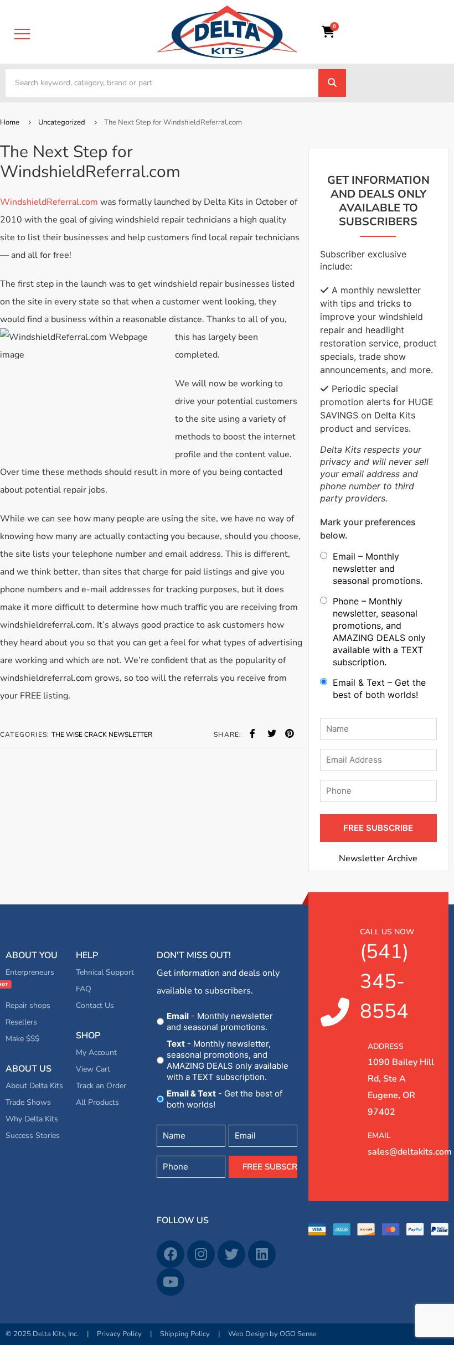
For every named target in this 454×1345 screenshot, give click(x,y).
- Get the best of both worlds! (224, 1099)
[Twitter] (231, 1254)
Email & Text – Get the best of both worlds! (379, 688)
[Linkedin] (262, 1254)
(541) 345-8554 (387, 976)
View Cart (93, 1069)
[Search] (332, 83)
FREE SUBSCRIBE (378, 827)
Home (9, 122)
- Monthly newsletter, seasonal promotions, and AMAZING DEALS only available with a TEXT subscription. (227, 1060)
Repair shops (28, 1005)
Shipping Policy (185, 1334)
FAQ (83, 989)
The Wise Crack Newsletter (101, 734)
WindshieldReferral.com (49, 202)
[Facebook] (170, 1254)
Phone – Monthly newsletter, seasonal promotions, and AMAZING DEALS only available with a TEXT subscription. (379, 632)
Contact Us (95, 1005)
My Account (96, 1052)
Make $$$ (22, 1038)
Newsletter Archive (378, 858)
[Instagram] (201, 1254)
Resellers (21, 1022)
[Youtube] (170, 1282)
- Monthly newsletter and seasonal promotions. (220, 1021)
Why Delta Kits (32, 1119)
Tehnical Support (105, 972)
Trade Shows (28, 1102)
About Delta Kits (34, 1085)
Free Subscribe (270, 1166)
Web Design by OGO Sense (272, 1334)
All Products (97, 1102)
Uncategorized (61, 122)
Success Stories (33, 1135)
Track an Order (101, 1085)
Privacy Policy (119, 1334)
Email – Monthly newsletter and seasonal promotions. (377, 568)
